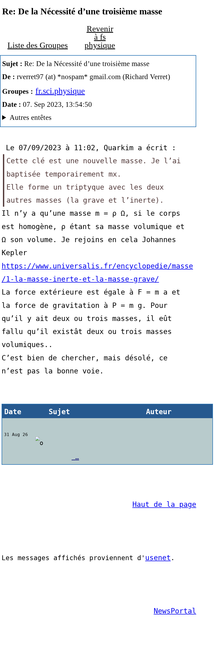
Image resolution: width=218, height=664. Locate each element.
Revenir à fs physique (100, 37)
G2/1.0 (66, 118)
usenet (158, 557)
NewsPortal (175, 611)
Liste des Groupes (37, 45)
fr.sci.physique (60, 91)
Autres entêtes (31, 117)
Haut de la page (164, 504)
